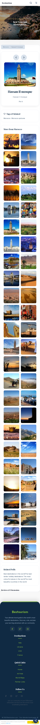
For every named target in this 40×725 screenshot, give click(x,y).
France (20, 655)
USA (20, 651)
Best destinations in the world (14, 574)
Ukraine (20, 647)
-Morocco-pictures (18, 118)
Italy (20, 643)
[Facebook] (12, 629)
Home (20, 669)
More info (8, 723)
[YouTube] (22, 696)
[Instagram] (28, 629)
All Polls (20, 674)
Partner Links (20, 682)
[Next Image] (24, 57)
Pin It (21, 102)
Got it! (33, 722)
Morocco (6, 47)
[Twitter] (20, 629)
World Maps (20, 678)
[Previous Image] (16, 57)
